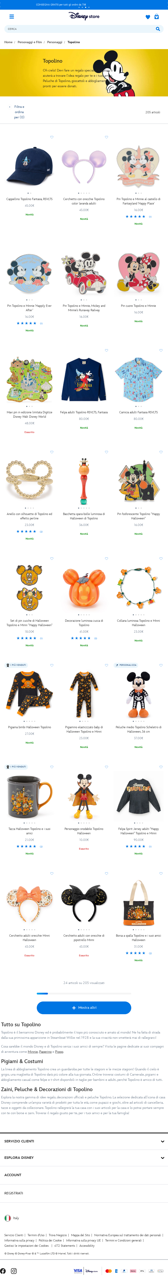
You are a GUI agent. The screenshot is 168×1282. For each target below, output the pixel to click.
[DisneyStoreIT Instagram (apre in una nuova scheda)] (14, 1271)
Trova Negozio (58, 1235)
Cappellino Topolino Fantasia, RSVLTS (29, 199)
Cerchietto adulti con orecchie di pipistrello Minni (83, 938)
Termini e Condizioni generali (123, 1240)
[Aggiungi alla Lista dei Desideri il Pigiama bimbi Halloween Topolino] (51, 665)
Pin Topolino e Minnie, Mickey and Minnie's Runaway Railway (84, 308)
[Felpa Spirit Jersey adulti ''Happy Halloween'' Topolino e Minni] (139, 798)
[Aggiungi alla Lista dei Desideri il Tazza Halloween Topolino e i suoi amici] (51, 767)
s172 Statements (64, 1246)
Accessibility (86, 1246)
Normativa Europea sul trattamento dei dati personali (127, 1235)
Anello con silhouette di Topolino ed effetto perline (29, 516)
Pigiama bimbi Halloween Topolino (29, 727)
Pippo (59, 1052)
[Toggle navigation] (13, 16)
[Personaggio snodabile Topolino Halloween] (84, 798)
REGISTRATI (13, 1193)
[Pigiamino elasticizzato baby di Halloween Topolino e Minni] (84, 696)
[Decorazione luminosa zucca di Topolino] (84, 589)
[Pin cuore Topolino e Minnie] (139, 274)
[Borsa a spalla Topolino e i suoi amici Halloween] (139, 904)
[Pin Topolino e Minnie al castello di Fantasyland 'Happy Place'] (139, 168)
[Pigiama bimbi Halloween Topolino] (29, 696)
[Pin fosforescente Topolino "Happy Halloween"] (139, 483)
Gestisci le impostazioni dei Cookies (26, 1246)
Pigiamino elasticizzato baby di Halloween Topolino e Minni (84, 729)
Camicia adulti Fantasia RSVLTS (138, 412)
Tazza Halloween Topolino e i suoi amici (29, 831)
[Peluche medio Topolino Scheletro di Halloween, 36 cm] (139, 696)
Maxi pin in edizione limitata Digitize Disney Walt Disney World (29, 414)
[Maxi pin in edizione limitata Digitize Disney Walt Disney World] (29, 381)
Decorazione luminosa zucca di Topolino (84, 623)
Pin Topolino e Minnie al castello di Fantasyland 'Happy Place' (138, 201)
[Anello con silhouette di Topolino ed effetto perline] (29, 483)
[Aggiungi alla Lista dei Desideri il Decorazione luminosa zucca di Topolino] (106, 558)
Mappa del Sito (80, 1235)
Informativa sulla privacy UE (83, 1240)
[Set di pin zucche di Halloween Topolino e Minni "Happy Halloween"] (29, 589)
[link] (139, 217)
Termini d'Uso (36, 1235)
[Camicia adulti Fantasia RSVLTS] (139, 381)
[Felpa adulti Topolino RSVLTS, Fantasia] (84, 381)
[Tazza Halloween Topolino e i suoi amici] (29, 798)
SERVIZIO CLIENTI (19, 1141)
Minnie (33, 1052)
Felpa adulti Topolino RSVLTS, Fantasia (84, 412)
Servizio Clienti (13, 1235)
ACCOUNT (12, 1175)
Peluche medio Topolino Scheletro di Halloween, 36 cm (138, 729)
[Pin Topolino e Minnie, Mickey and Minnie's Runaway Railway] (84, 274)
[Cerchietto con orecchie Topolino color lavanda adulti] (84, 168)
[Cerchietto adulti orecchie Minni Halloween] (29, 904)
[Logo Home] (84, 16)
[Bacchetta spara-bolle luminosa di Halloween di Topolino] (84, 483)
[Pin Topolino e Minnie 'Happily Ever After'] (29, 274)
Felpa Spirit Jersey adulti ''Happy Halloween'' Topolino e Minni (138, 831)
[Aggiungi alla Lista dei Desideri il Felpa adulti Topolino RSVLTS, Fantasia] (106, 350)
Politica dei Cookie (50, 1240)
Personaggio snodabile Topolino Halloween (84, 831)
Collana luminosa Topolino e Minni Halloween (138, 623)
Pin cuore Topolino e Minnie (138, 306)
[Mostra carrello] (156, 17)
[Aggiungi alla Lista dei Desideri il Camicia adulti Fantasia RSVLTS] (161, 350)
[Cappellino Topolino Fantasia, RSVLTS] (29, 168)
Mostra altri (87, 1008)
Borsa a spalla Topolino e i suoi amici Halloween (138, 938)
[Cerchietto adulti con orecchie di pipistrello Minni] (84, 904)
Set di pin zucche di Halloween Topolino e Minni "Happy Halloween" (29, 623)
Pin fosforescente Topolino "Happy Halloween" (138, 516)
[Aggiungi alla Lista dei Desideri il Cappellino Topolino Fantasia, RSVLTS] (51, 137)
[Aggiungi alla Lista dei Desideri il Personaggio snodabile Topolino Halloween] (106, 767)
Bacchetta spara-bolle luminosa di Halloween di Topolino (84, 516)
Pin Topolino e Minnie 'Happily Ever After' (29, 308)
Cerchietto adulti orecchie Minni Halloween (29, 938)
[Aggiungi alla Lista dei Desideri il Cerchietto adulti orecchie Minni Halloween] (51, 873)
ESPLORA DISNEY (19, 1158)
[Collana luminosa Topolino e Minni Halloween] (139, 589)
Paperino (45, 1052)
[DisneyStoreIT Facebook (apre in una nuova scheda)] (3, 1271)
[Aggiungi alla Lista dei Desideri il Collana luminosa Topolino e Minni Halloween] (161, 558)
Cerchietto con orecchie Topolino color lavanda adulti (84, 201)
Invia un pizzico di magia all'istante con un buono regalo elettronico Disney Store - (72, 4)
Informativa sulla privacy (19, 1240)
